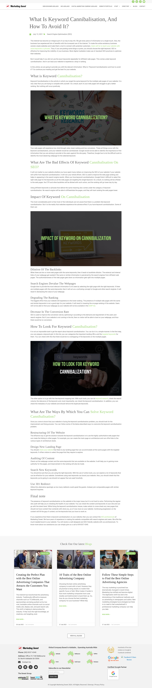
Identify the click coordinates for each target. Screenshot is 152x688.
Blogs (135, 6)
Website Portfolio (105, 6)
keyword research (101, 399)
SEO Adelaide (65, 6)
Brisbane (95, 661)
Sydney (95, 653)
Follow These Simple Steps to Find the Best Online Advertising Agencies (118, 578)
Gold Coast (77, 661)
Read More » (20, 619)
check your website (46, 450)
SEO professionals (107, 517)
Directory (125, 6)
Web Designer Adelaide (51, 6)
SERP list (92, 306)
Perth (57, 661)
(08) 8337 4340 (30, 652)
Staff (116, 6)
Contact (142, 6)
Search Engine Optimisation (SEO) (59, 34)
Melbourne (77, 653)
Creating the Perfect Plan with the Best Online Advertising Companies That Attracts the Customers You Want (32, 582)
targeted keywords (109, 334)
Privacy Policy (99, 685)
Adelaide (57, 653)
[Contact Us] (19, 662)
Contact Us (26, 662)
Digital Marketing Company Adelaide (84, 6)
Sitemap (90, 685)
